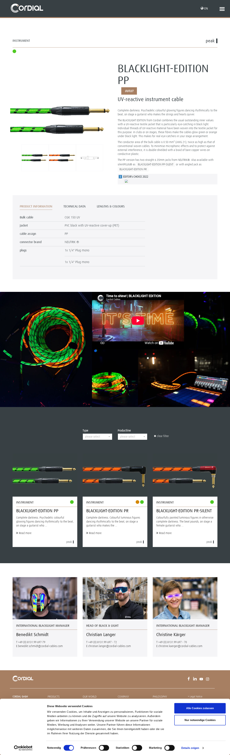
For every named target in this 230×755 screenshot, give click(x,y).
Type (85, 430)
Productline (124, 430)
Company (123, 697)
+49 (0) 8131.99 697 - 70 (172, 642)
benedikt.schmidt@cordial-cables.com (40, 646)
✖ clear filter (161, 436)
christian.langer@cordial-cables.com (109, 646)
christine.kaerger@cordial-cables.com (180, 646)
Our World (89, 697)
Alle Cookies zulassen (200, 708)
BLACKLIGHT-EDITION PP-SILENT (155, 164)
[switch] (104, 748)
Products (54, 697)
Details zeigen (190, 747)
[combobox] (97, 436)
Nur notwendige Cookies (200, 720)
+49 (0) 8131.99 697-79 (31, 642)
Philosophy (160, 697)
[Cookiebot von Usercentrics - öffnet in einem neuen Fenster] (23, 748)
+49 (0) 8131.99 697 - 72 (102, 642)
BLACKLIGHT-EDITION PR (133, 169)
